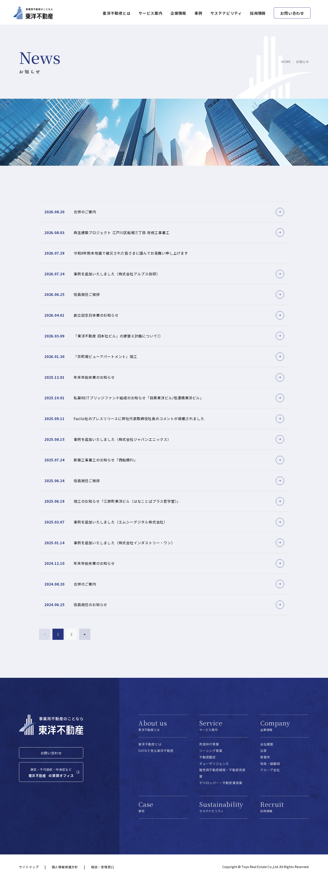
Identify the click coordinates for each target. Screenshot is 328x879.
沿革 (263, 750)
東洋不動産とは (150, 744)
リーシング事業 (210, 750)
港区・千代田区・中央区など (51, 769)
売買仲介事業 (209, 744)
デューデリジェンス (214, 763)
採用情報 (258, 13)
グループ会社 (270, 770)
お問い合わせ (292, 13)
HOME (286, 61)
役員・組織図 (270, 763)
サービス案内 (150, 13)
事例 (198, 13)
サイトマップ (29, 867)
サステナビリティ (226, 13)
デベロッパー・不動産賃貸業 (220, 783)
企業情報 (178, 13)
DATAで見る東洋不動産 (156, 750)
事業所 (265, 757)
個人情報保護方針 (65, 867)
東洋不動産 (33, 13)
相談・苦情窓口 (102, 867)
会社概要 (266, 744)
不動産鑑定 (207, 757)
